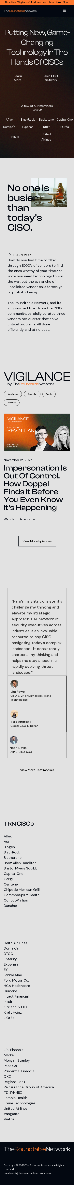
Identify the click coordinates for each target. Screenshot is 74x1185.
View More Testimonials (37, 770)
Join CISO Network (51, 78)
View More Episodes (37, 541)
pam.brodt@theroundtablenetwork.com (27, 1173)
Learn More (18, 78)
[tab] (37, 691)
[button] (64, 11)
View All (37, 110)
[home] (20, 11)
